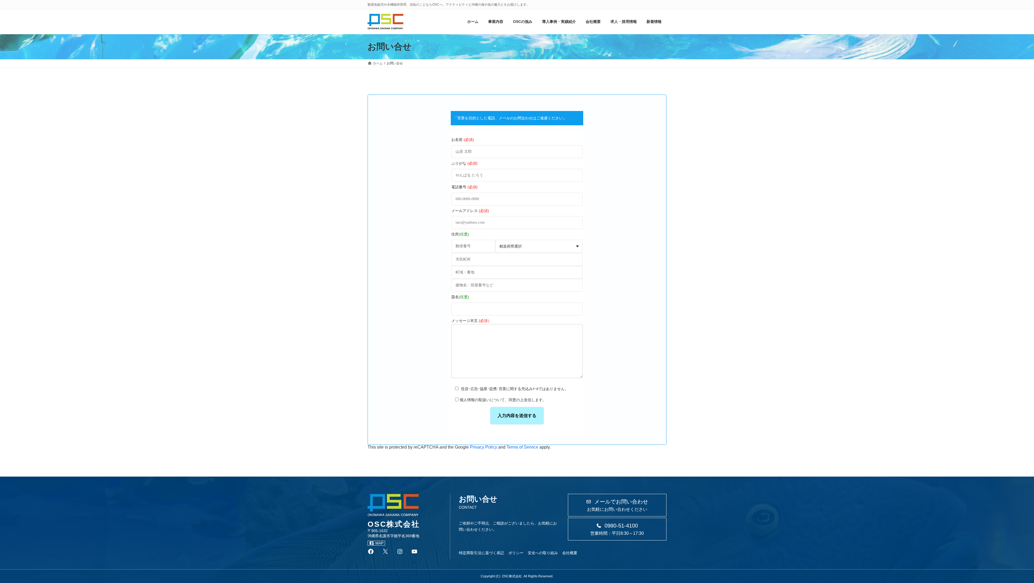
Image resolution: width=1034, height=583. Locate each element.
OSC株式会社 (512, 576)
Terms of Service (522, 447)
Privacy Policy (483, 447)
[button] (617, 505)
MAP (379, 543)
